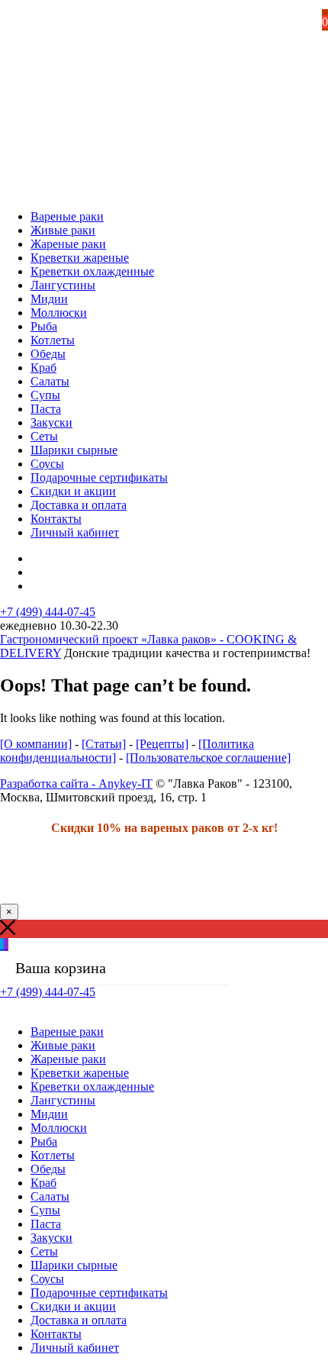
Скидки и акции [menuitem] (73, 1306)
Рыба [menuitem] (44, 1141)
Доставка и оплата (79, 504)
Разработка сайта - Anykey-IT (76, 783)
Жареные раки (68, 243)
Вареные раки (67, 216)
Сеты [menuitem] (44, 1251)
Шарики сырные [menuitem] (74, 1265)
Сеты (44, 436)
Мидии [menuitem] (49, 1113)
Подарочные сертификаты (99, 477)
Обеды (48, 353)
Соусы (47, 463)
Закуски (51, 422)
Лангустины (63, 285)
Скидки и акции (73, 491)
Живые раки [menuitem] (63, 1045)
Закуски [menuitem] (51, 1237)
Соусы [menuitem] (47, 1278)
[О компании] (36, 743)
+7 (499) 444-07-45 (47, 611)
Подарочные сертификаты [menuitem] (99, 1292)
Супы (45, 394)
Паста (46, 408)
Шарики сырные (74, 449)
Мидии (49, 298)
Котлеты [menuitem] (53, 1155)
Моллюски (59, 312)
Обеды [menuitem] (48, 1168)
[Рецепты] (162, 743)
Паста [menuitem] (46, 1223)
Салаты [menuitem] (50, 1196)
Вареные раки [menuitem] (67, 1031)
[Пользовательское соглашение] (208, 757)
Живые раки (63, 230)
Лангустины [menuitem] (63, 1100)
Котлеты (53, 340)
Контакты (56, 518)
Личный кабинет (75, 532)
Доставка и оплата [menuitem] (79, 1320)
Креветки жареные (80, 257)
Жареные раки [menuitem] (68, 1059)
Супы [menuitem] (45, 1210)
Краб (43, 367)
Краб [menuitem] (43, 1182)
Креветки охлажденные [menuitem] (92, 1086)
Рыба (44, 326)
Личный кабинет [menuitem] (75, 1347)
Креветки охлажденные (92, 271)
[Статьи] (104, 743)
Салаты (50, 381)
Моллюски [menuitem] (59, 1127)
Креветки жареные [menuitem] (80, 1072)
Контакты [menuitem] (56, 1333)
